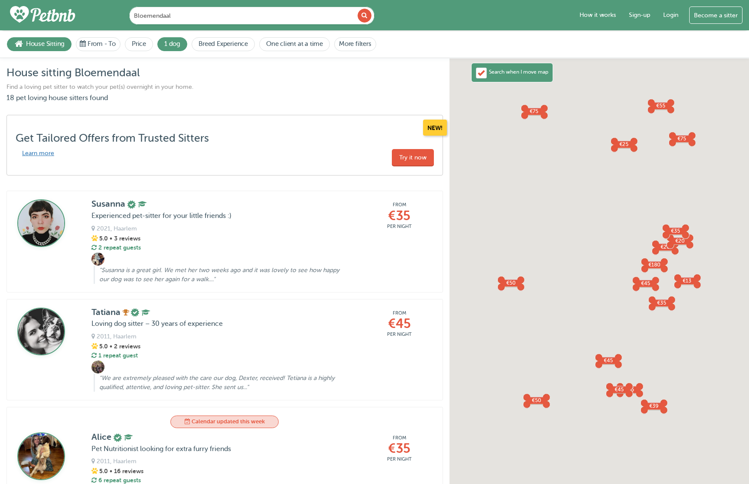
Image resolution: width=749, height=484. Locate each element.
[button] (661, 303)
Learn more (38, 153)
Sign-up (639, 15)
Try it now (413, 157)
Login (670, 15)
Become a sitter (716, 15)
